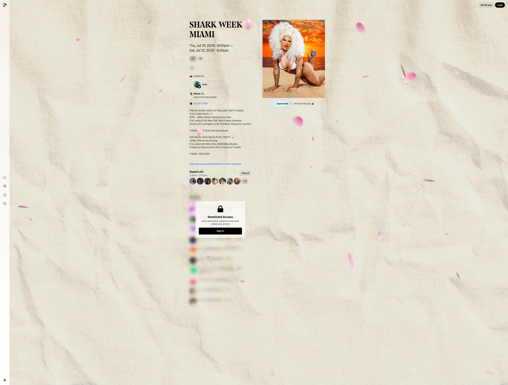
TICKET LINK (201, 103)
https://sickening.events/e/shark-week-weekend (215, 164)
